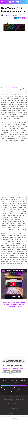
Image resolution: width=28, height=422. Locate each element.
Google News (5, 367)
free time (23, 380)
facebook (17, 388)
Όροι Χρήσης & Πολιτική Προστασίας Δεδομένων (14, 400)
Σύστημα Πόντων (14, 413)
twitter (10, 388)
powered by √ (14, 419)
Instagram (4, 368)
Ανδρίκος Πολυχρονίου (11, 15)
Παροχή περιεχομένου (14, 403)
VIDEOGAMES (5, 380)
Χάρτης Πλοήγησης (14, 405)
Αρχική (9, 397)
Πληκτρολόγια (7, 371)
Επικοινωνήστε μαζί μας (14, 408)
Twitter (20, 367)
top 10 (11, 382)
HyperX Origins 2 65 (9, 88)
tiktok (4, 388)
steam (14, 390)
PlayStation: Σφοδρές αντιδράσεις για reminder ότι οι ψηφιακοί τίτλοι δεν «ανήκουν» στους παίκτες (14, 304)
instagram (21, 390)
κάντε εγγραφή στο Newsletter (17, 368)
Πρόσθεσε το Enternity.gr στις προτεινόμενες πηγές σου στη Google (15, 361)
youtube (25, 388)
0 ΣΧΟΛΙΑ (12, 373)
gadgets (17, 380)
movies (11, 380)
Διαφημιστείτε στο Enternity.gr (14, 410)
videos (16, 382)
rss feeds (14, 391)
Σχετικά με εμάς (18, 397)
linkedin (7, 390)
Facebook (13, 367)
